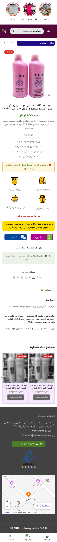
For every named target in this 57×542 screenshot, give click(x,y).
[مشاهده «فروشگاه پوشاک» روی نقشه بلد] (28, 494)
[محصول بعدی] (4, 43)
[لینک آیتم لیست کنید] (28, 431)
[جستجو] (13, 31)
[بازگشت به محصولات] (8, 43)
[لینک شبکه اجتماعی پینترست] (22, 277)
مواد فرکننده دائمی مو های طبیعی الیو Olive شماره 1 (15, 387)
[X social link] (26, 277)
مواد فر (43, 43)
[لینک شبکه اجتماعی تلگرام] (14, 277)
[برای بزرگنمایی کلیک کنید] (48, 94)
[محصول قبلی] (12, 43)
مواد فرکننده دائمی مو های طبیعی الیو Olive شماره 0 (41, 387)
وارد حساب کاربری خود (22, 328)
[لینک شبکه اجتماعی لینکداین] (18, 277)
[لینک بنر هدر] (28, 12)
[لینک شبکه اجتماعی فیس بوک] (30, 277)
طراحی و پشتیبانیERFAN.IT (24, 528)
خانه (52, 43)
